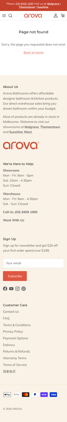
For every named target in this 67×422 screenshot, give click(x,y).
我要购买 (9, 371)
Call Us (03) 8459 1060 (20, 212)
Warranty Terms (14, 358)
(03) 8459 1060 (24, 3)
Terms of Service (15, 365)
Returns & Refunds (16, 351)
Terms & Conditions (17, 325)
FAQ (6, 318)
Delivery (9, 345)
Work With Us (13, 220)
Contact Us (11, 311)
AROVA (17, 408)
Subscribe (15, 276)
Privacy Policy (13, 331)
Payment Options (15, 338)
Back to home (34, 52)
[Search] (12, 16)
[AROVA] (33, 15)
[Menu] (4, 16)
